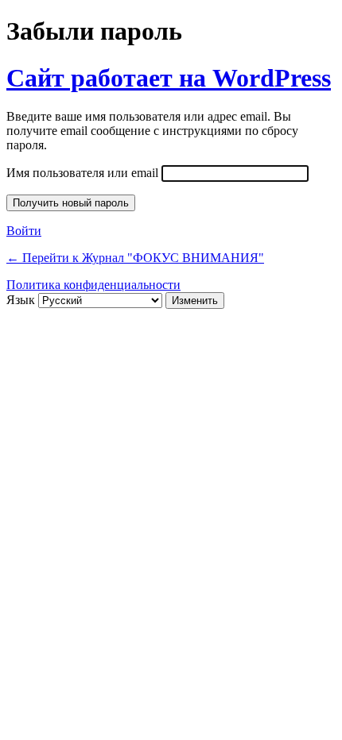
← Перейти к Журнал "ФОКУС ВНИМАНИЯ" (135, 257)
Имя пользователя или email (82, 172)
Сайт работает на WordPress (168, 78)
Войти (23, 230)
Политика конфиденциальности (93, 284)
